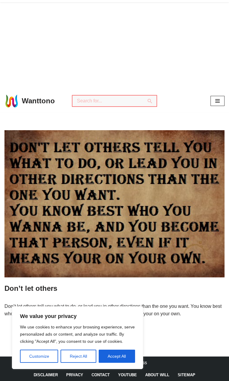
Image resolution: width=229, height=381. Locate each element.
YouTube (127, 375)
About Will (157, 375)
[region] (77, 337)
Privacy (74, 375)
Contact (101, 375)
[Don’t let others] (114, 203)
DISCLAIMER (46, 375)
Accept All (117, 356)
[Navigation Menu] (218, 101)
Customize (39, 356)
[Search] (150, 101)
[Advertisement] (114, 45)
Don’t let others (30, 288)
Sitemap (186, 375)
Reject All (78, 356)
